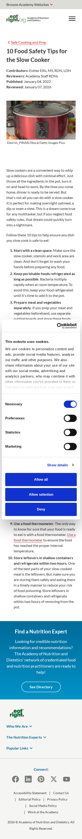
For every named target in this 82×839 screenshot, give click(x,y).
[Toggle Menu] (72, 18)
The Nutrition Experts (24, 737)
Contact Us (61, 793)
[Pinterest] (41, 779)
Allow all (41, 479)
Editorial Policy (30, 799)
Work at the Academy (43, 812)
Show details (57, 465)
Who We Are (17, 726)
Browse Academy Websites (27, 4)
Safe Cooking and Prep (28, 42)
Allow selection (41, 494)
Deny (41, 509)
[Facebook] (15, 779)
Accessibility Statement (29, 793)
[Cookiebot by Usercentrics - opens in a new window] (58, 326)
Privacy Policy (57, 799)
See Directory (41, 687)
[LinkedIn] (28, 779)
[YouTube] (66, 779)
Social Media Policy (43, 806)
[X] (53, 779)
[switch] (70, 418)
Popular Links (17, 748)
